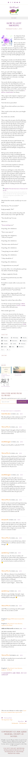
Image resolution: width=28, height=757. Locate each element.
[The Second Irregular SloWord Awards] (6, 370)
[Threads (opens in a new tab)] (11, 2)
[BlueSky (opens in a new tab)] (15, 2)
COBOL (22, 303)
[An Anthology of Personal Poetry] (19, 370)
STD (24, 324)
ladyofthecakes (6, 414)
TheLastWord (5, 427)
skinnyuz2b (4, 519)
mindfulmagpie (6, 441)
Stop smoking (6, 225)
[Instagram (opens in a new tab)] (13, 2)
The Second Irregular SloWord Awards (5, 375)
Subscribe (22, 401)
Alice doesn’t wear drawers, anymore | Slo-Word (12, 624)
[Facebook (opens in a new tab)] (8, 2)
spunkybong (5, 553)
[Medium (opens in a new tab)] (17, 2)
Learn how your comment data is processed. (13, 711)
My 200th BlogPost (5, 386)
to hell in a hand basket (13, 91)
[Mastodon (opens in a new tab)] (20, 2)
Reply (21, 413)
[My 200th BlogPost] (6, 382)
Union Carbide (21, 305)
